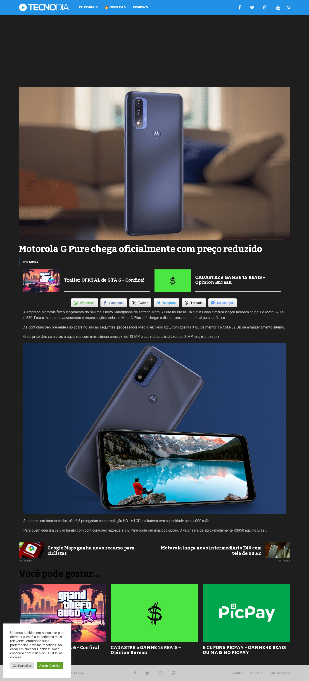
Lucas (33, 261)
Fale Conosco (279, 673)
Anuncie (256, 673)
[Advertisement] (154, 51)
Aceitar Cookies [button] (49, 665)
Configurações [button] (22, 665)
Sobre (237, 673)
